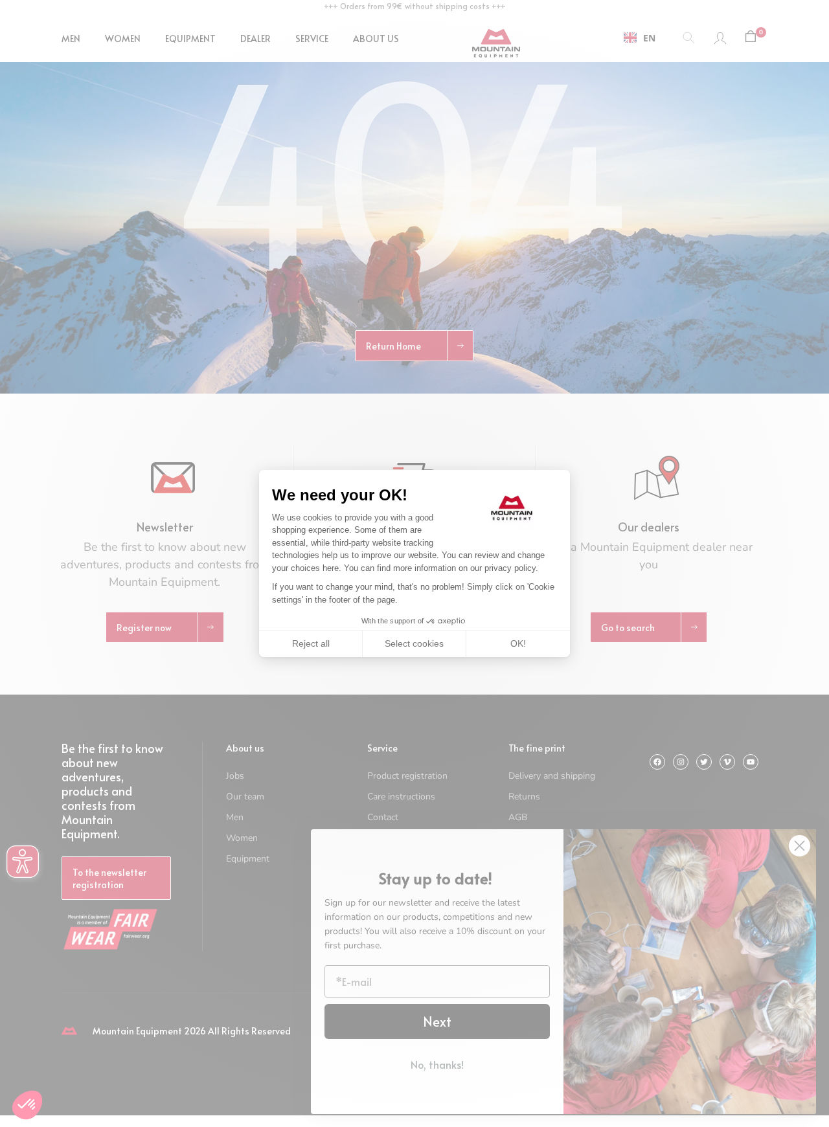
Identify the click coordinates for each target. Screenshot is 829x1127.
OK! (518, 643)
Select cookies (414, 643)
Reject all (311, 643)
